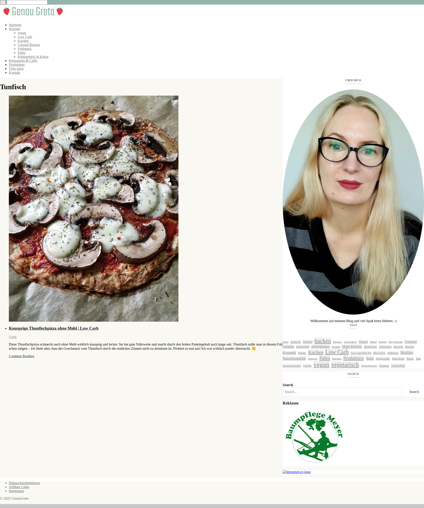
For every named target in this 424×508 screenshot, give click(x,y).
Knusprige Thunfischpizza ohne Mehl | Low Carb (54, 328)
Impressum (16, 491)
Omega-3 (312, 359)
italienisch (385, 346)
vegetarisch (345, 364)
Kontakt (14, 72)
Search (288, 385)
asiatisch (295, 342)
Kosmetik (289, 353)
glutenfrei (302, 346)
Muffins (406, 352)
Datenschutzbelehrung (24, 483)
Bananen (337, 342)
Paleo (21, 53)
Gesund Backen (29, 45)
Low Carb (25, 37)
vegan (22, 33)
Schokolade (383, 358)
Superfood (398, 358)
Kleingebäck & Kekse (33, 57)
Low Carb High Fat (361, 353)
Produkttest (17, 64)
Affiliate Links (19, 487)
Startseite (15, 25)
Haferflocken (320, 346)
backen (322, 341)
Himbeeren (370, 346)
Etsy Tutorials (395, 342)
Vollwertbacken (369, 366)
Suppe (410, 358)
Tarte (418, 358)
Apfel (285, 342)
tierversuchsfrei (292, 365)
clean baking (350, 342)
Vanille (307, 365)
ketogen (398, 346)
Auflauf (307, 342)
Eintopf (382, 342)
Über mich (16, 68)
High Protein (352, 346)
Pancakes (336, 359)
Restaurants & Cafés (23, 60)
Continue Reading (21, 356)
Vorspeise (384, 365)
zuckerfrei (398, 365)
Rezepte (14, 29)
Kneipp (409, 346)
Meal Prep (379, 353)
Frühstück (25, 49)
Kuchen (23, 41)
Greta (13, 337)
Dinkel (373, 342)
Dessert (363, 342)
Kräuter (302, 353)
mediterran (392, 353)
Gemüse (288, 346)
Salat (370, 358)
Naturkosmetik (294, 358)
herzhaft (336, 347)
